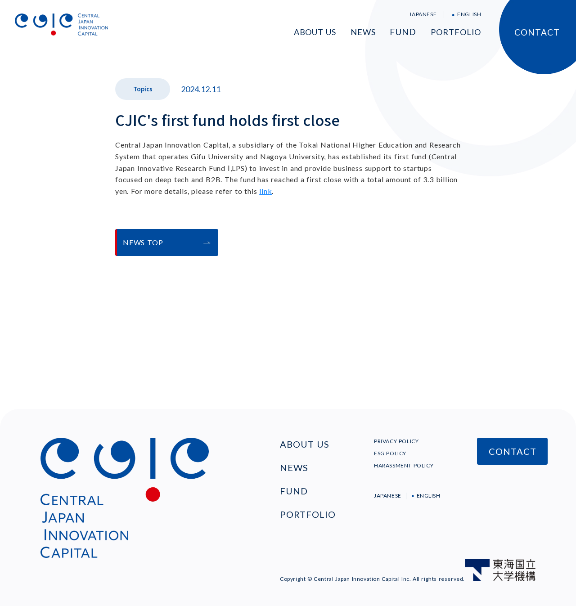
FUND (403, 32)
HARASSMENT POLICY (403, 465)
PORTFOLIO (456, 32)
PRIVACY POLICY (396, 441)
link (265, 191)
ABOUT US (315, 32)
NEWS (363, 32)
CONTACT (537, 32)
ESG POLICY (390, 453)
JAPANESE (422, 14)
